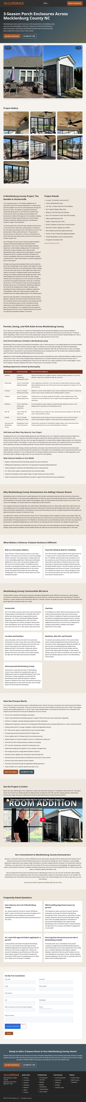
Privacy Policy (75, 1078)
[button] (16, 123)
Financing (26, 1085)
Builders (41, 1082)
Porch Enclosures (60, 1078)
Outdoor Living (59, 1087)
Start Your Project (11, 772)
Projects (26, 1082)
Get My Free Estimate (12, 36)
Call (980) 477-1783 (29, 36)
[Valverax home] (13, 3)
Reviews (26, 1087)
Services (26, 1078)
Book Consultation (75, 3)
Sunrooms (58, 1080)
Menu (45, 3)
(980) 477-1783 (8, 1084)
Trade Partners (43, 1089)
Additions (58, 1082)
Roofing (57, 1085)
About (25, 1090)
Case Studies (43, 1091)
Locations (26, 1080)
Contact (26, 1092)
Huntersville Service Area (51, 243)
